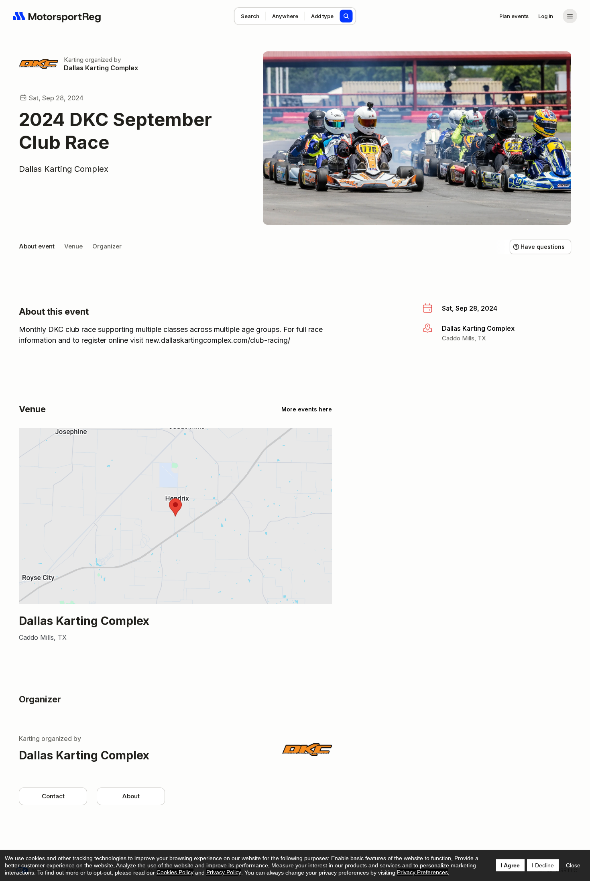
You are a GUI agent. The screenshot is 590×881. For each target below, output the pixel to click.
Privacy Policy (223, 872)
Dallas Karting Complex (101, 68)
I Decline (543, 865)
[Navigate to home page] (57, 16)
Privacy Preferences (422, 872)
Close (573, 865)
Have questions (543, 246)
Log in (545, 16)
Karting (73, 59)
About (131, 796)
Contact (53, 796)
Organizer (107, 246)
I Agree (510, 865)
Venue (73, 246)
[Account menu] (570, 16)
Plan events (514, 16)
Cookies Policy (175, 872)
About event (37, 246)
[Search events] (346, 16)
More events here (306, 409)
